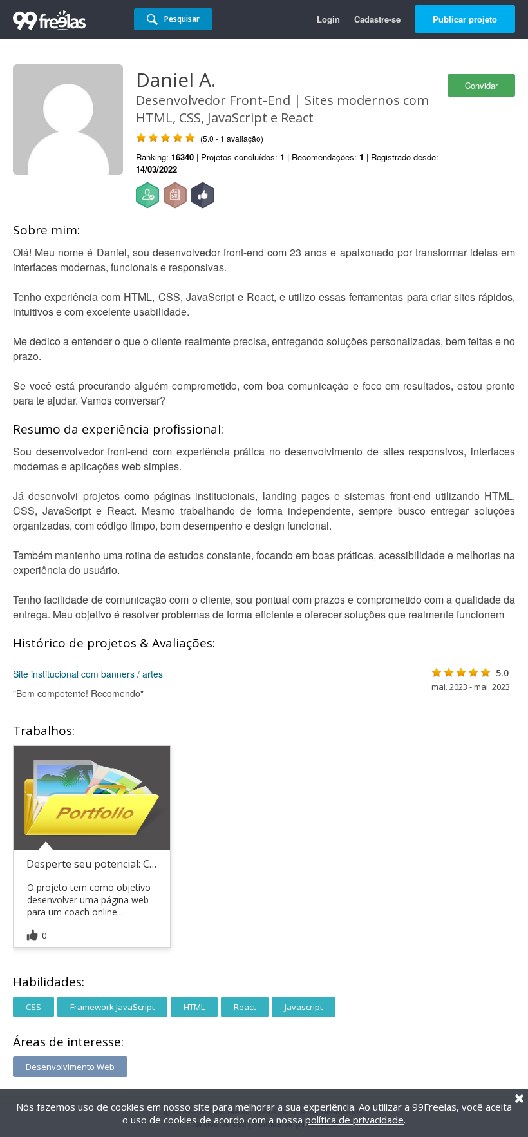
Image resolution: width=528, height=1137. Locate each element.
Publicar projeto (465, 19)
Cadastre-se (377, 19)
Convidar (481, 85)
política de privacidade (354, 1119)
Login (328, 19)
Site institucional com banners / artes (88, 673)
